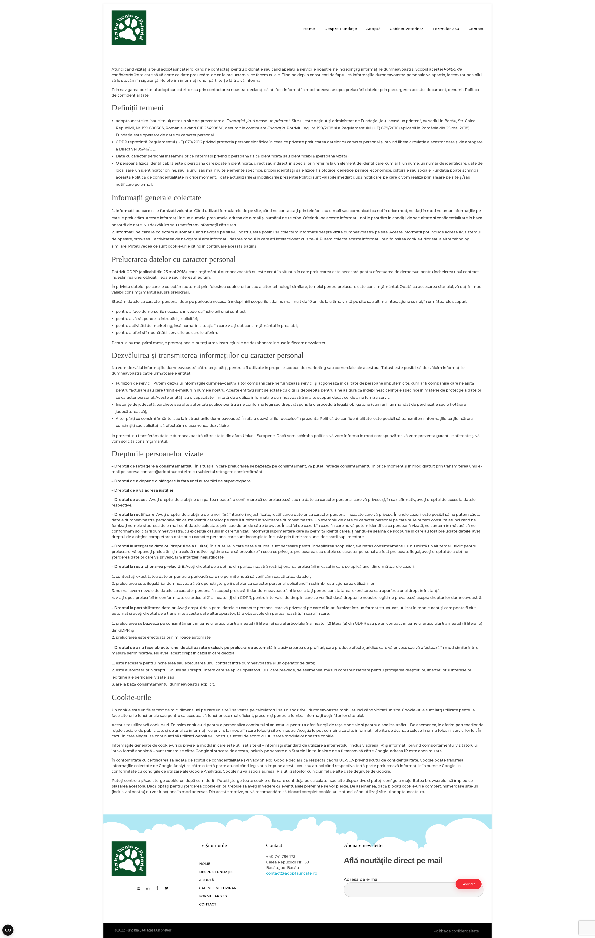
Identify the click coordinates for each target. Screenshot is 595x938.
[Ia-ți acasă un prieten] (129, 27)
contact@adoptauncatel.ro (291, 873)
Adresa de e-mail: (362, 879)
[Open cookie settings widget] (7, 930)
